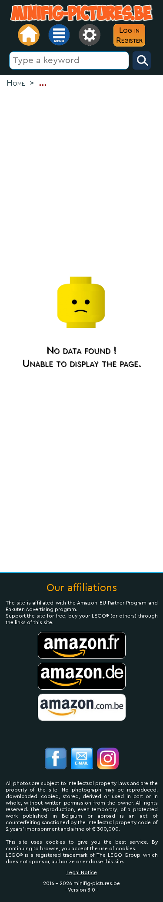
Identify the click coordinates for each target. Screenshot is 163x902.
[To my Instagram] (108, 759)
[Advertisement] (81, 179)
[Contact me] (82, 759)
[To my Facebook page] (56, 759)
